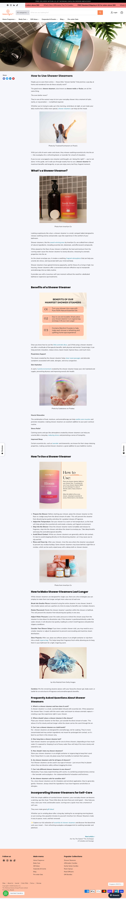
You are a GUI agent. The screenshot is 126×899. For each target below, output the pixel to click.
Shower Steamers (70, 860)
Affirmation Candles (70, 863)
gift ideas (50, 809)
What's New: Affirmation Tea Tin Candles (42, 5)
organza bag (44, 640)
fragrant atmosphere (73, 258)
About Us (10, 883)
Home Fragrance (8, 19)
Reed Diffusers (69, 872)
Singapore (115, 884)
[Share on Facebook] (4, 78)
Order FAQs (24, 883)
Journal (17, 883)
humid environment (44, 369)
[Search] (100, 12)
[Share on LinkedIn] (10, 78)
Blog (62, 19)
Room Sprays (68, 869)
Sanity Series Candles (71, 866)
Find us (32, 883)
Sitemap (38, 883)
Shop (3, 883)
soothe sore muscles (83, 419)
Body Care (23, 19)
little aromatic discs (60, 345)
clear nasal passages (73, 358)
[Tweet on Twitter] (7, 78)
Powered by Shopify (8, 890)
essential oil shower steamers (64, 823)
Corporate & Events (49, 19)
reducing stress (53, 435)
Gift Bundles (68, 874)
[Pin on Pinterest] (13, 78)
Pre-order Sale (73, 19)
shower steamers (64, 109)
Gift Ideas (34, 19)
